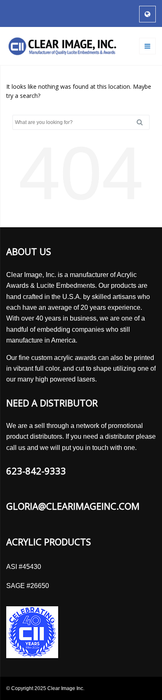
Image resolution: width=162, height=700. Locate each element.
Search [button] (143, 122)
